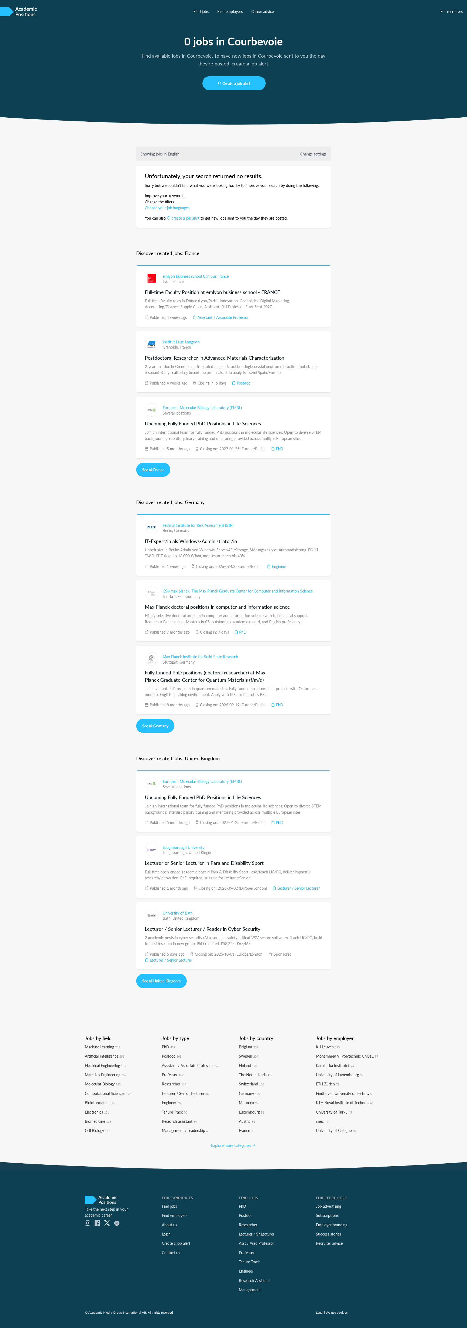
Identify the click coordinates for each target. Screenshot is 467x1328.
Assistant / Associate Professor (222, 317)
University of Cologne (336, 1130)
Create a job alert (236, 83)
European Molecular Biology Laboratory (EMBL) (202, 407)
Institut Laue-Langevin (181, 342)
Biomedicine (98, 1121)
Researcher (174, 1084)
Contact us (171, 1252)
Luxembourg (251, 1112)
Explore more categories (231, 1145)
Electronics (97, 1112)
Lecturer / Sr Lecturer (256, 1234)
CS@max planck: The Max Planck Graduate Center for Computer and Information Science (238, 591)
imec (322, 1121)
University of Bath (178, 913)
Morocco (248, 1102)
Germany (181, 530)
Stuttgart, (171, 662)
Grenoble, (171, 347)
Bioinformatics (100, 1102)
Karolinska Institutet (335, 1065)
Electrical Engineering (105, 1065)
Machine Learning (102, 1046)
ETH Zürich (327, 1084)
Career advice (262, 11)
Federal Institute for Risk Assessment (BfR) (198, 525)
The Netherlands (255, 1074)
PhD (279, 448)
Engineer (278, 566)
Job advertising (328, 1206)
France (178, 281)
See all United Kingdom (161, 980)
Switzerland (251, 1084)
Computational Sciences (108, 1093)
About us (169, 1224)
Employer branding (331, 1224)
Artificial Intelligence (104, 1056)
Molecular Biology (103, 1084)
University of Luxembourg (339, 1074)
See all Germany (155, 725)
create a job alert (185, 218)
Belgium (248, 1046)
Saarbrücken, (174, 596)
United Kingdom (202, 852)
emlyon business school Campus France (196, 276)
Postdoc (243, 383)
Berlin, (168, 530)
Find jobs (201, 11)
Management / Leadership (185, 1130)
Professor (173, 1074)
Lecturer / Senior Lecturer (298, 888)
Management (250, 1289)
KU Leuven (328, 1046)
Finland (248, 1065)
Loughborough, (176, 852)
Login (166, 1234)
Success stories (328, 1234)
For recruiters (452, 11)
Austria (247, 1121)
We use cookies (337, 1312)
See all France (153, 469)
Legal (319, 1312)
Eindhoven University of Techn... (344, 1093)
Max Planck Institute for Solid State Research (200, 656)
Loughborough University (183, 847)
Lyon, (167, 281)
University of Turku (334, 1112)
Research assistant (179, 1121)
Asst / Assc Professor (256, 1243)
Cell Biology (97, 1130)
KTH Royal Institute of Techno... (344, 1102)
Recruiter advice (329, 1243)
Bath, (167, 918)
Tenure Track (174, 1112)
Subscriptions (327, 1215)
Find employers (230, 11)
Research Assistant (254, 1280)
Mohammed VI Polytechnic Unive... (347, 1056)
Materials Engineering (105, 1074)
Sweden (248, 1056)
